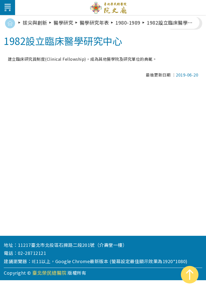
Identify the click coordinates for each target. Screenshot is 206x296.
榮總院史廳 (109, 7)
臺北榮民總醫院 (49, 272)
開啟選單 (7, 7)
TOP (189, 274)
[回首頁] (10, 23)
